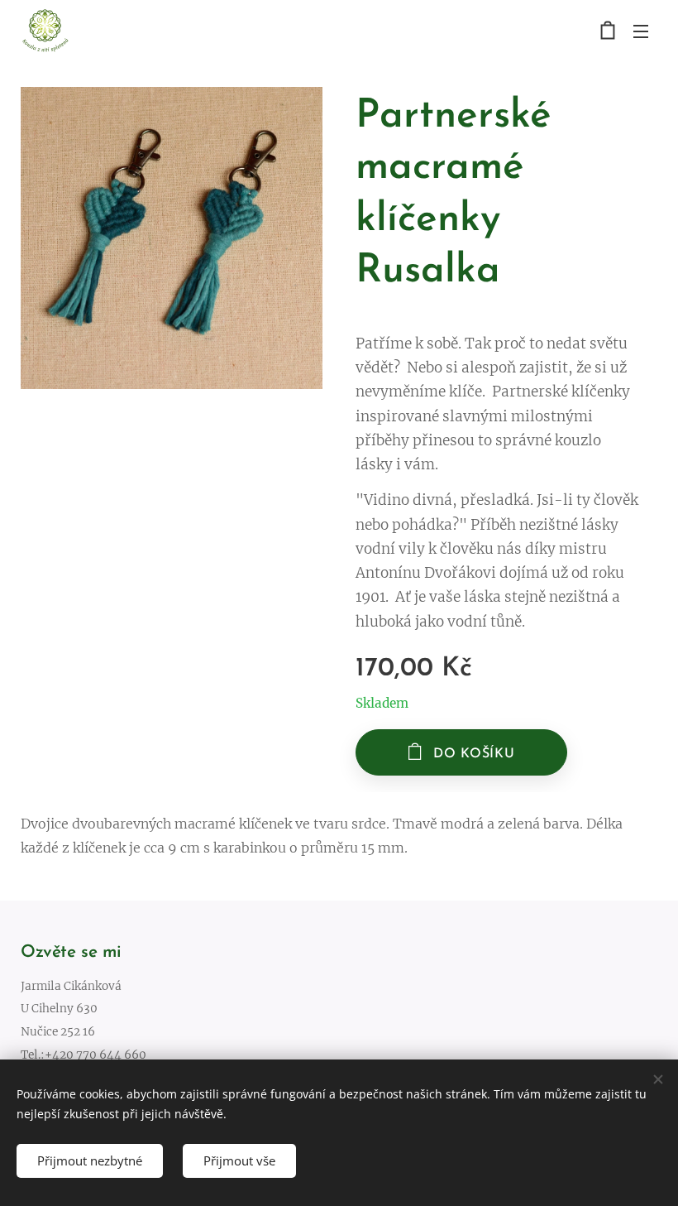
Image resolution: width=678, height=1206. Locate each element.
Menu (640, 30)
